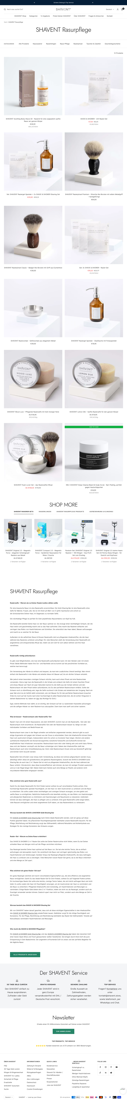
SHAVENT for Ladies (11, 1076)
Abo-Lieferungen (33, 1079)
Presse (49, 1079)
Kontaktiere (112, 989)
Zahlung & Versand (34, 1066)
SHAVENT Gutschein (11, 1086)
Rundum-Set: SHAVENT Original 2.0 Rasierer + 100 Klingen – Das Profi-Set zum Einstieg (78, 552)
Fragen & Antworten (96, 16)
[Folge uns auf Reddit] (111, 1072)
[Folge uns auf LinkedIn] (105, 1072)
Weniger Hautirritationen (81, 1073)
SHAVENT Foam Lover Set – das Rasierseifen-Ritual (33, 485)
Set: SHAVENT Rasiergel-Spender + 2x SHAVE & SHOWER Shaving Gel (33, 194)
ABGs (29, 1076)
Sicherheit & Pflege (11, 1079)
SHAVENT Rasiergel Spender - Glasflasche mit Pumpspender (94, 341)
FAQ (5, 1066)
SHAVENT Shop (20, 16)
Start (5, 22)
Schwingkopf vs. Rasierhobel (78, 1068)
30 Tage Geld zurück (12, 1069)
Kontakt (110, 16)
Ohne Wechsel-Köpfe (80, 1077)
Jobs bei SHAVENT (54, 1085)
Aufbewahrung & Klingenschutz (103, 511)
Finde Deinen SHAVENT (62, 16)
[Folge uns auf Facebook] (100, 1067)
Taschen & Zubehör (93, 44)
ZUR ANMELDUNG (63, 1031)
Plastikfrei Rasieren (79, 1084)
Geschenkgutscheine (112, 44)
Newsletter (51, 1069)
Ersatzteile (8, 1082)
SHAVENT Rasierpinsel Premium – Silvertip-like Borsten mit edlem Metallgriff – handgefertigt (94, 195)
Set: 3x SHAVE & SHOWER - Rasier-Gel (93, 268)
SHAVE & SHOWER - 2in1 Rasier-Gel (93, 119)
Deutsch (109, 9)
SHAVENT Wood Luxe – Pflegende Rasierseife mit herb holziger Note (33, 412)
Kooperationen (52, 1082)
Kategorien (33, 16)
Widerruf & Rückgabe (35, 1069)
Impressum (31, 1086)
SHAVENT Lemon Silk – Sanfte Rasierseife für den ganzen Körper (94, 412)
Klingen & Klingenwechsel (13, 1072)
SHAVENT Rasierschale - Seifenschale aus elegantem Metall (33, 341)
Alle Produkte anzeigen (25, 954)
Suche (6, 1089)
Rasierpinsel (78, 44)
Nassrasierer (37, 44)
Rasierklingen (51, 44)
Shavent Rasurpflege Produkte (70, 511)
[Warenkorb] (122, 9)
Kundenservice (52, 1066)
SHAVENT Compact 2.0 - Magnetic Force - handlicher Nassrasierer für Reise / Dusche (48, 552)
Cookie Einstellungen (35, 1089)
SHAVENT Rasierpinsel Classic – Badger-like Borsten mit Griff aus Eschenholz (33, 268)
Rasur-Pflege (65, 44)
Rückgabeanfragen (34, 1072)
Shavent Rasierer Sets (23, 511)
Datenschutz (31, 1082)
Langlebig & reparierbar (81, 1087)
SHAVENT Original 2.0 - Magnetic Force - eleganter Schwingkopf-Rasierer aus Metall (18, 552)
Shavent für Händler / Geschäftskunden (55, 1073)
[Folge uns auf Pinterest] (111, 1067)
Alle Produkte (24, 44)
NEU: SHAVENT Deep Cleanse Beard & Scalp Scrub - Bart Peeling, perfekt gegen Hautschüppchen (94, 486)
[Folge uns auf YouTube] (116, 1067)
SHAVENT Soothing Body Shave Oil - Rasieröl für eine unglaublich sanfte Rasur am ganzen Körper (33, 120)
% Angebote (45, 16)
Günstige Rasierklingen (80, 1080)
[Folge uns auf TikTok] (100, 1072)
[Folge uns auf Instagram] (105, 1067)
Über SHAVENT (79, 16)
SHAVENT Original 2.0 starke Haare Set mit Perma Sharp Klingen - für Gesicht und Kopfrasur (109, 552)
